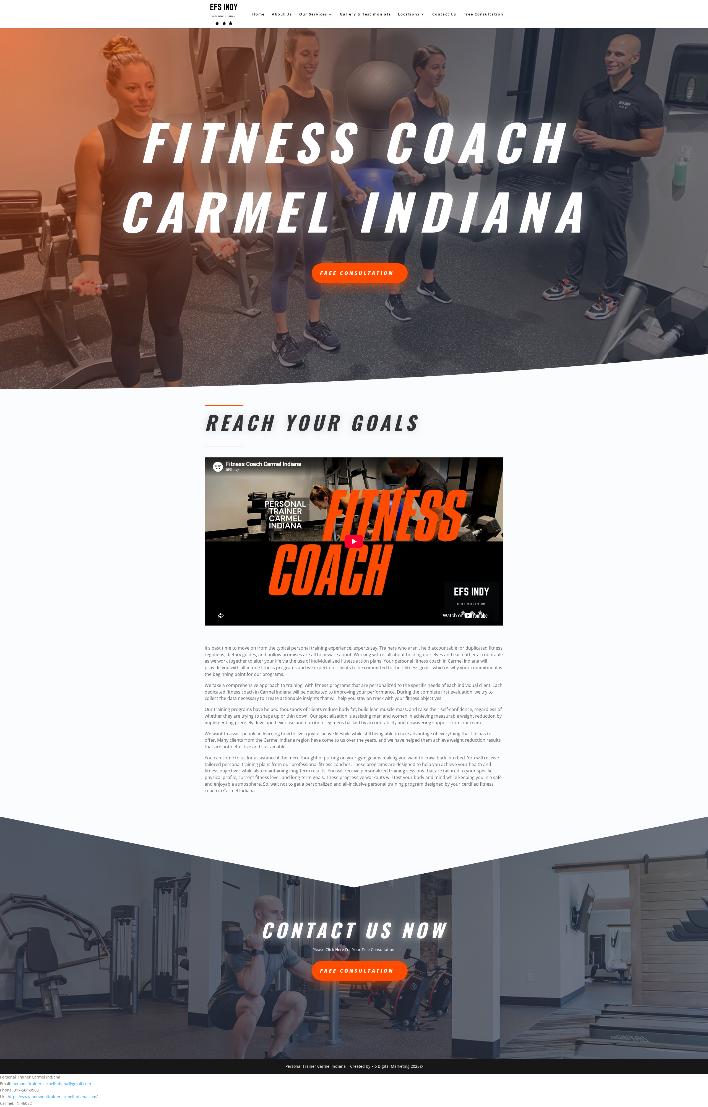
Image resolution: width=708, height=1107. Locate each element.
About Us (282, 14)
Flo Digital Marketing (390, 1066)
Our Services (313, 14)
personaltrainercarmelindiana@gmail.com (51, 1083)
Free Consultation (483, 14)
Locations (409, 14)
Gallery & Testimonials (365, 14)
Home (258, 14)
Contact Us (444, 14)
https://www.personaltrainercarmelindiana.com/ (53, 1096)
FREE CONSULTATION (357, 273)
